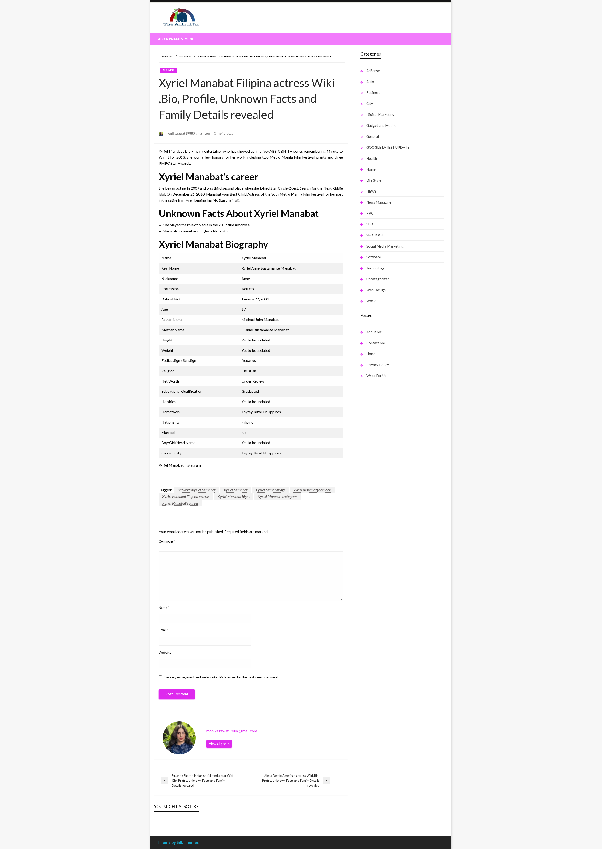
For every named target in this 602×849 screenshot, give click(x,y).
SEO (369, 224)
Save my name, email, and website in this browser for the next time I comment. (221, 677)
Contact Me (375, 343)
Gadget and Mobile (381, 125)
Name (164, 607)
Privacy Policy (377, 365)
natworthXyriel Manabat (196, 490)
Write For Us (376, 375)
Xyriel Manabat (235, 490)
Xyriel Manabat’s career (180, 503)
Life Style (373, 180)
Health (371, 158)
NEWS (371, 191)
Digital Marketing (380, 114)
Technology (375, 268)
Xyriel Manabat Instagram (278, 496)
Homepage (166, 56)
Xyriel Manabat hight (234, 496)
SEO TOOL (375, 235)
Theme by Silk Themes (178, 842)
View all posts (219, 744)
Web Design (376, 290)
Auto (370, 82)
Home (371, 169)
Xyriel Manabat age (270, 490)
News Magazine (378, 202)
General (372, 136)
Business (185, 56)
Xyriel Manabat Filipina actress (185, 496)
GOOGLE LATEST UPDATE (387, 147)
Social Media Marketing (385, 246)
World (371, 301)
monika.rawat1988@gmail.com (188, 133)
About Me (374, 332)
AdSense (373, 70)
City (369, 103)
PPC (369, 213)
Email (164, 630)
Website (165, 652)
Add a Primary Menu (176, 39)
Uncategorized (377, 279)
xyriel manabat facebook (312, 490)
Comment (167, 541)
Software (373, 257)
